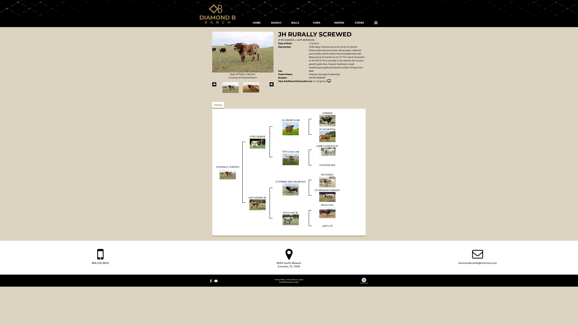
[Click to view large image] (242, 51)
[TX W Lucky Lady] (291, 158)
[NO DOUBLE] (327, 181)
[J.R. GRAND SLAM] (291, 128)
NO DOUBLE (327, 174)
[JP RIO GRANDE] (257, 143)
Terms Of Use (292, 279)
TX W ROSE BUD (327, 165)
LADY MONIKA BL (306, 39)
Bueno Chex (327, 204)
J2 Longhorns (320, 81)
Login (301, 279)
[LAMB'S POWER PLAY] (327, 151)
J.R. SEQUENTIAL (327, 129)
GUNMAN (327, 113)
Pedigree (218, 105)
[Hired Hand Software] (364, 282)
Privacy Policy (280, 279)
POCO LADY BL (290, 212)
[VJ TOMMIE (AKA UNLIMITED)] (291, 189)
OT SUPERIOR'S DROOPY (327, 190)
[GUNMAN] (327, 120)
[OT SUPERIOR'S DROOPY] (327, 196)
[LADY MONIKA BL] (257, 204)
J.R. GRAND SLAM (291, 120)
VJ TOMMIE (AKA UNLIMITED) (291, 181)
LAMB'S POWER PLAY (327, 145)
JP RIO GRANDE (286, 39)
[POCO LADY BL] (291, 219)
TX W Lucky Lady (290, 151)
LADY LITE (327, 225)
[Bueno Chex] (327, 212)
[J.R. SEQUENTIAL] (327, 136)
